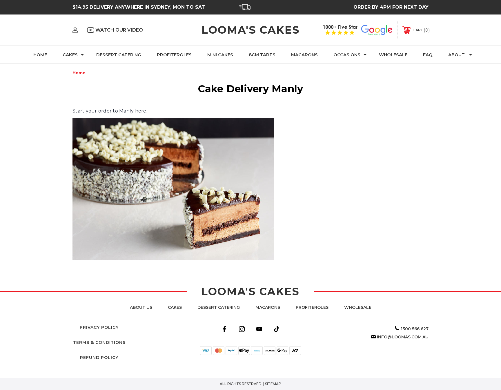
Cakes (70, 54)
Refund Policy (99, 357)
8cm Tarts (262, 54)
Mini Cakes (220, 54)
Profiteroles (174, 54)
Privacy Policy (99, 327)
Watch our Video (118, 30)
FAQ (428, 54)
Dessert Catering (118, 54)
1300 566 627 (415, 328)
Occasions (346, 54)
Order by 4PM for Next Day (391, 7)
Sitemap (273, 384)
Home (40, 54)
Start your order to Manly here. (109, 111)
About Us (141, 307)
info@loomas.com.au (403, 337)
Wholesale (393, 54)
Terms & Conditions (99, 342)
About (456, 54)
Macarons (304, 54)
